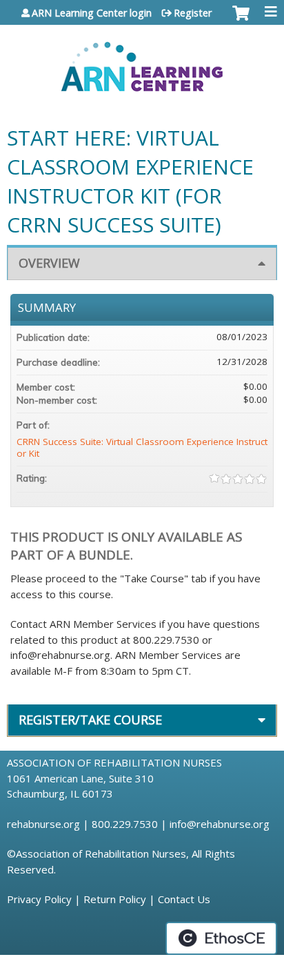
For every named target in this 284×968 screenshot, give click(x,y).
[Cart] (241, 20)
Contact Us (184, 899)
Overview (49, 263)
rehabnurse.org (43, 824)
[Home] (142, 62)
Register (193, 13)
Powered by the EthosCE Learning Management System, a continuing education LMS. (221, 938)
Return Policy (114, 899)
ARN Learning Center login (92, 13)
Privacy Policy (39, 899)
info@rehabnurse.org (220, 824)
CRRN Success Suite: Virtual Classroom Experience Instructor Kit (142, 447)
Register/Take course (90, 719)
